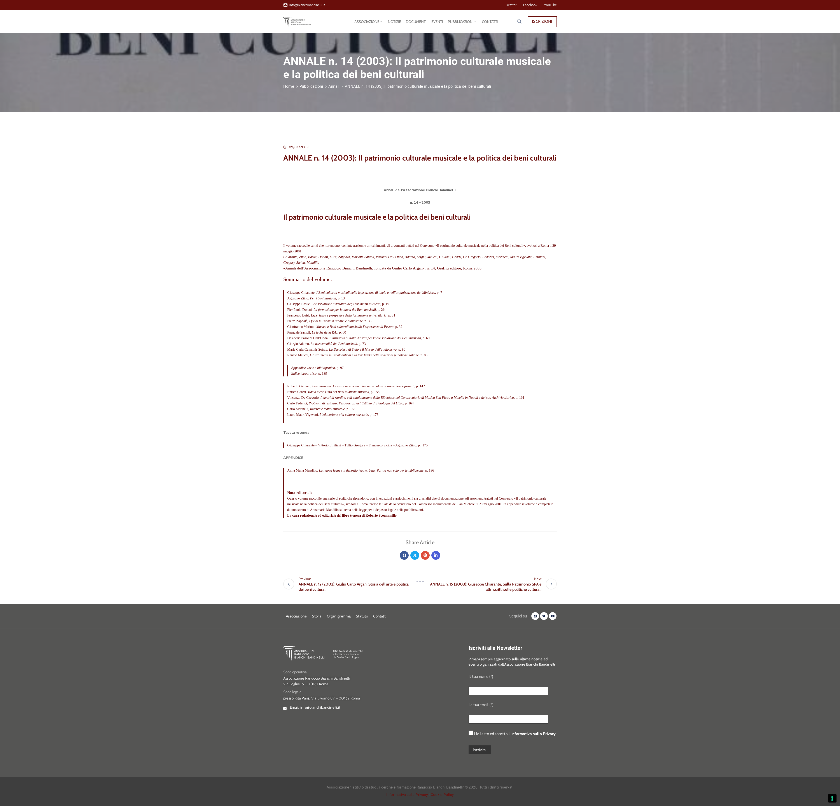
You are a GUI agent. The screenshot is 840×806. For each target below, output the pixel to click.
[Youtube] (552, 616)
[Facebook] (404, 555)
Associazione (296, 616)
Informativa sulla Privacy (533, 733)
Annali (334, 86)
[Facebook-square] (535, 616)
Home (288, 86)
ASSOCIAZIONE (366, 21)
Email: (315, 707)
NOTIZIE (394, 21)
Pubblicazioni (311, 86)
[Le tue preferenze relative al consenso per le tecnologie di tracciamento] (832, 798)
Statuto (362, 616)
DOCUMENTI (416, 21)
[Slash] (420, 581)
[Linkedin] (435, 555)
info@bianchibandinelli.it (307, 5)
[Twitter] (414, 555)
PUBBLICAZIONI (460, 21)
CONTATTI (490, 21)
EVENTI (437, 21)
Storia (316, 616)
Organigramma (339, 616)
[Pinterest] (425, 555)
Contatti (380, 616)
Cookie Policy (442, 794)
